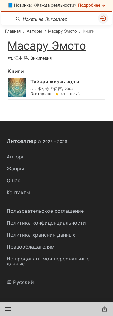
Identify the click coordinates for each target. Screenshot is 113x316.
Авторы (16, 156)
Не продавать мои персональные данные (48, 261)
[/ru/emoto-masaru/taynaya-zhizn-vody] (56, 88)
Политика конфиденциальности (46, 223)
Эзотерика (40, 94)
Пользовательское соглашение (45, 211)
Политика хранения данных (41, 235)
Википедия (41, 58)
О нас (13, 180)
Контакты (18, 192)
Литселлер (37, 141)
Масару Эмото (47, 45)
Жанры (15, 168)
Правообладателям (31, 247)
